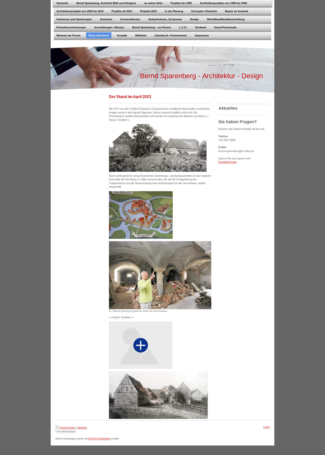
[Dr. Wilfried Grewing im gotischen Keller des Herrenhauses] (160, 275)
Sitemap (82, 427)
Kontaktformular (227, 162)
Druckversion (67, 427)
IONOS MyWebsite (99, 438)
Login (266, 427)
